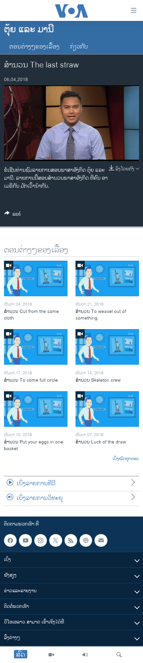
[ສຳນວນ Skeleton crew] (107, 347)
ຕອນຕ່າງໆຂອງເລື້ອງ (34, 47)
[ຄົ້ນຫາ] (119, 654)
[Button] (12, 215)
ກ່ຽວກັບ (79, 47)
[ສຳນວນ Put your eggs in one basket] (36, 409)
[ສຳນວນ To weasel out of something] (107, 278)
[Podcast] (85, 540)
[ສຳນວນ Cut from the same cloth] (36, 278)
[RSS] (71, 540)
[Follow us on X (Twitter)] (55, 540)
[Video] (51, 654)
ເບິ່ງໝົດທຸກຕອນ (125, 459)
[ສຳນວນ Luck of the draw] (107, 409)
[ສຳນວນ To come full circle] (36, 347)
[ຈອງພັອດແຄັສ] (100, 540)
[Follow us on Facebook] (10, 540)
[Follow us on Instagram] (40, 540)
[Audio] (85, 654)
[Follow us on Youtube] (25, 540)
